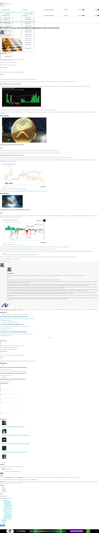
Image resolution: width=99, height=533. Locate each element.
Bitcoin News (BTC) (7, 13)
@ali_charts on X (24, 188)
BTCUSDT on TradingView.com (32, 254)
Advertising (4, 488)
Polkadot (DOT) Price (28, 48)
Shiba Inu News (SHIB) (7, 31)
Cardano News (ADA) (8, 504)
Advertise (2, 525)
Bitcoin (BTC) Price (28, 23)
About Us (3, 487)
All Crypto (66, 9)
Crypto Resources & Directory (49, 9)
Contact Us (4, 490)
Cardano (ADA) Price (7, 513)
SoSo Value (28, 107)
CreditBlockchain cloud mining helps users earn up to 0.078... (15, 452)
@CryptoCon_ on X (19, 244)
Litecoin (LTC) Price (28, 44)
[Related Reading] (0, 148)
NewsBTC (4, 498)
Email (3, 468)
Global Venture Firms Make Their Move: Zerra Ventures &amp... (16, 443)
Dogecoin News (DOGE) (8, 505)
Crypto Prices (25, 9)
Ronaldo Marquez (10, 273)
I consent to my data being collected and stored (13, 471)
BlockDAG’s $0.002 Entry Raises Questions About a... (13, 426)
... (2, 460)
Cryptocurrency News (5, 9)
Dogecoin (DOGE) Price (8, 515)
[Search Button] (10, 23)
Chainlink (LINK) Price (28, 31)
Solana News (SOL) (7, 506)
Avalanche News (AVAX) (7, 52)
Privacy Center (4, 491)
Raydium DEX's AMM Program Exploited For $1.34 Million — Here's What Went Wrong (17, 12)
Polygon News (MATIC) (7, 56)
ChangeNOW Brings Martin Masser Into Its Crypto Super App (15, 435)
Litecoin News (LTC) (7, 507)
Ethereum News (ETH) (8, 502)
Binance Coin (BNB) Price (29, 13)
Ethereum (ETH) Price (7, 516)
